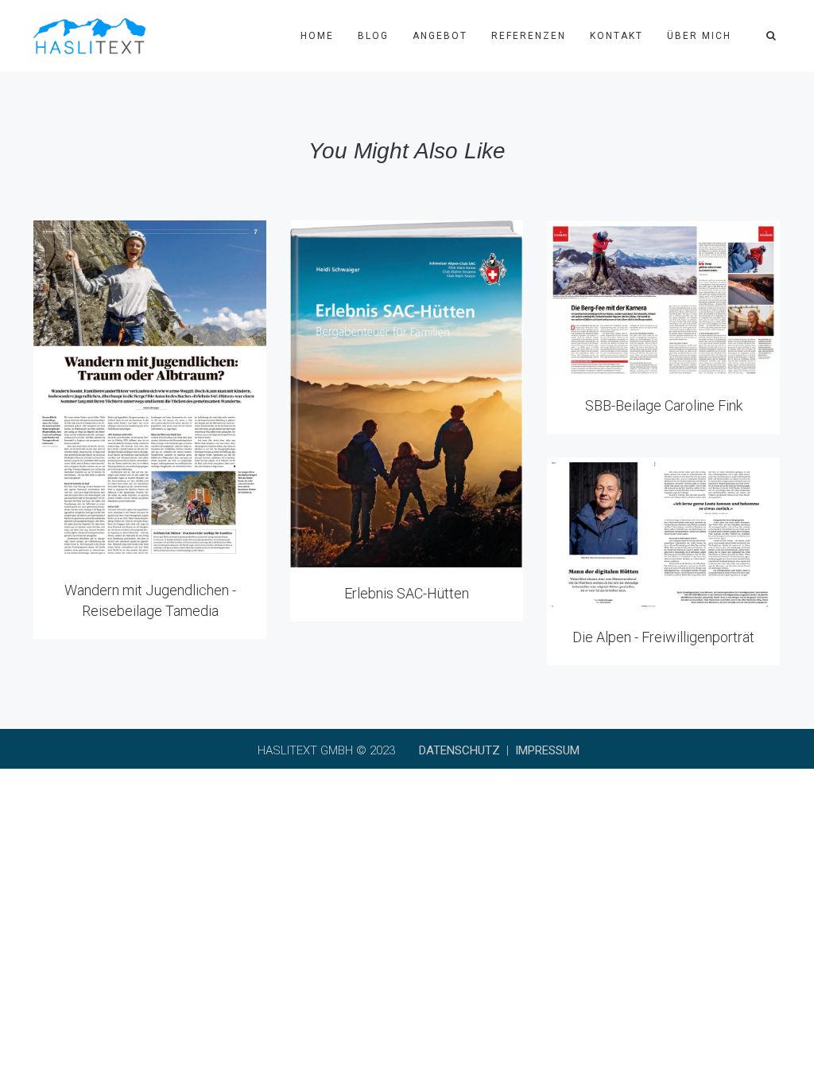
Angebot (440, 35)
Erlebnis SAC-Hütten (406, 593)
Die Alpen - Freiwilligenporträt (663, 637)
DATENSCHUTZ (459, 750)
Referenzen (528, 35)
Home (317, 35)
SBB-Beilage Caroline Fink (663, 405)
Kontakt (616, 35)
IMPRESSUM (547, 750)
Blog (373, 35)
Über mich (699, 35)
